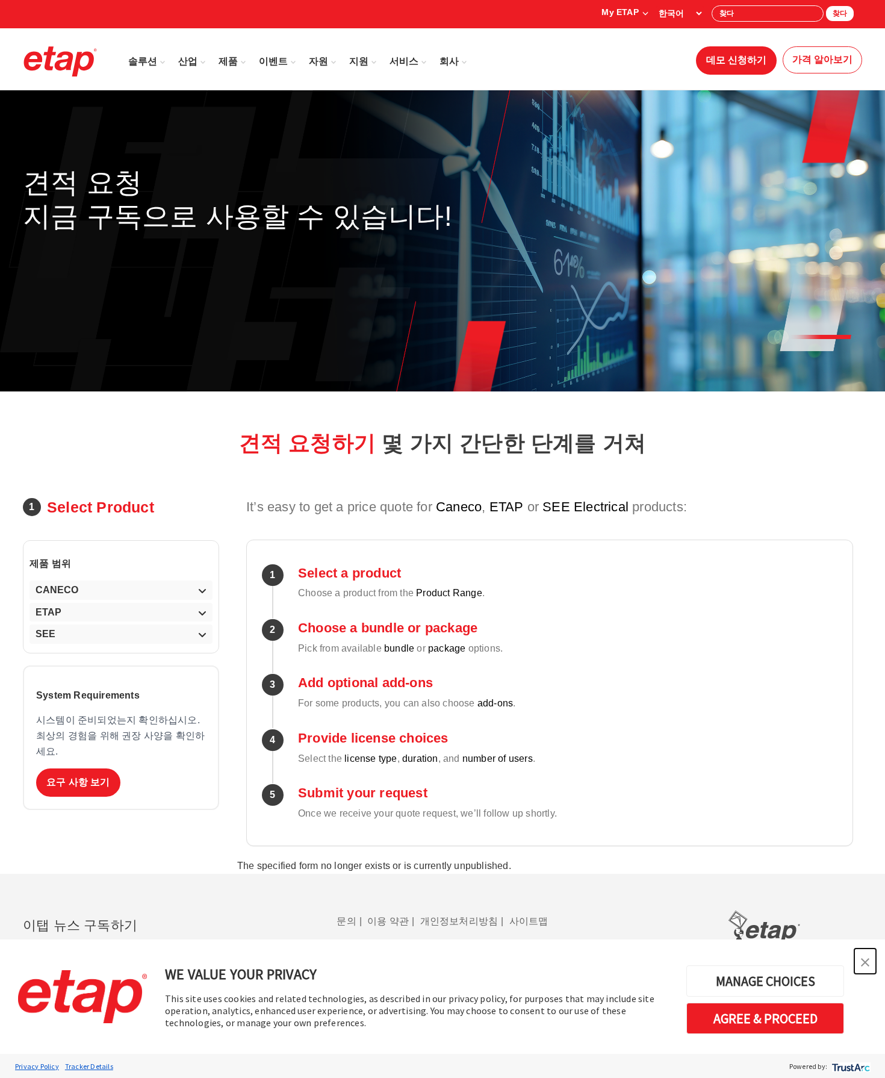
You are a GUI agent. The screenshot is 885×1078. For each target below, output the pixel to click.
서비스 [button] (404, 61)
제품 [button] (228, 61)
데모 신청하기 (736, 60)
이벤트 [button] (273, 61)
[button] (865, 961)
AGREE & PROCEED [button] (765, 1018)
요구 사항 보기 (78, 782)
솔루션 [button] (142, 61)
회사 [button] (449, 61)
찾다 (840, 13)
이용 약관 (388, 921)
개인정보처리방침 (459, 921)
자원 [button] (318, 61)
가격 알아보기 (822, 59)
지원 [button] (358, 61)
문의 (346, 921)
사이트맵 (528, 921)
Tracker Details (89, 1066)
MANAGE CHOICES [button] (765, 981)
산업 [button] (187, 61)
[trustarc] (849, 1066)
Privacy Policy (37, 1066)
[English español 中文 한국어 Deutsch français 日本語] (680, 13)
